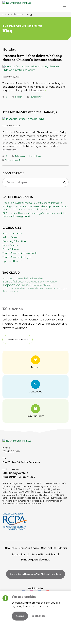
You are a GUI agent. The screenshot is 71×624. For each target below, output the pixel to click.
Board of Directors (14, 281)
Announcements (12, 233)
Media (62, 548)
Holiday (18, 97)
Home (6, 14)
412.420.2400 (11, 451)
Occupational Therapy (39, 285)
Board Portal (20, 554)
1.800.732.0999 (29, 492)
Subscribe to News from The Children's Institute (35, 574)
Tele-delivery (10, 291)
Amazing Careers (13, 278)
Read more (37, 90)
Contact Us (48, 548)
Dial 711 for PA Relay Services (21, 462)
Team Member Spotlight (16, 257)
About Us (18, 14)
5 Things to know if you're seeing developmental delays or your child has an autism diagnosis (35, 208)
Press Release (10, 249)
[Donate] (35, 362)
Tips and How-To (13, 160)
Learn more (39, 616)
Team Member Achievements (19, 253)
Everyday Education (14, 241)
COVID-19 (32, 281)
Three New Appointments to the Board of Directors (32, 202)
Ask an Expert (10, 237)
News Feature (36, 97)
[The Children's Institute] (16, 5)
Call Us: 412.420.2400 (17, 339)
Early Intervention (48, 281)
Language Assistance (35, 559)
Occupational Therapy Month (20, 288)
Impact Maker (14, 285)
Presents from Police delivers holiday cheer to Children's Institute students (32, 58)
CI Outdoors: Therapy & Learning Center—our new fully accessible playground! (34, 215)
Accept (20, 616)
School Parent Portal (45, 554)
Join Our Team (29, 548)
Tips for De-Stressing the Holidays (29, 112)
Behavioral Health (23, 156)
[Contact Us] (35, 386)
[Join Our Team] (35, 411)
